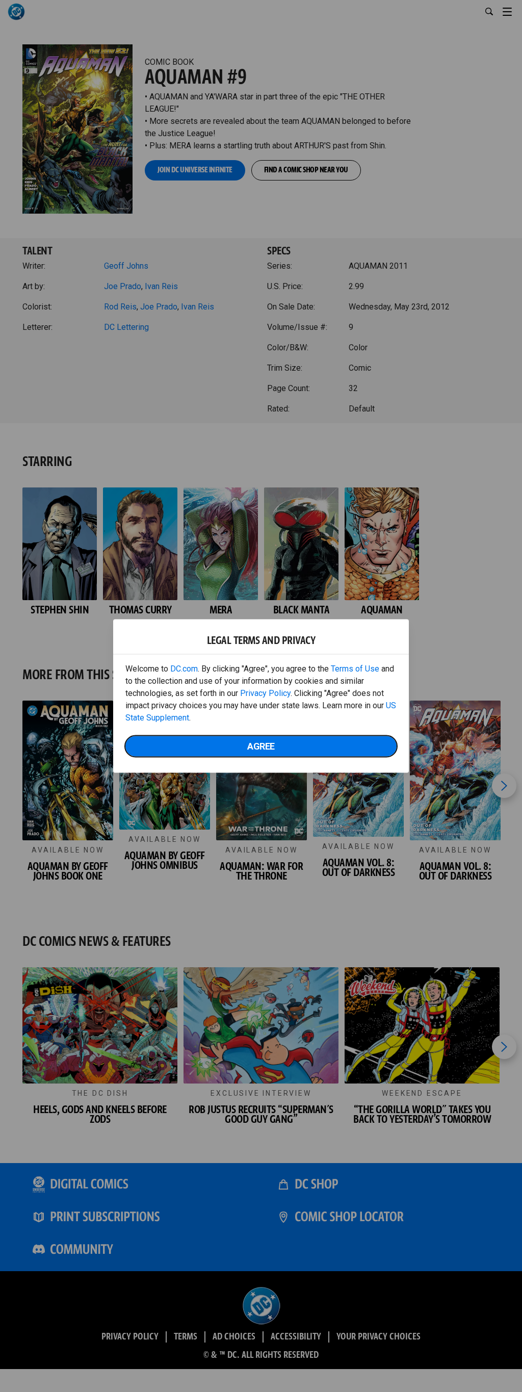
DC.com (184, 669)
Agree (261, 746)
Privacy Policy (265, 693)
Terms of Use (355, 669)
